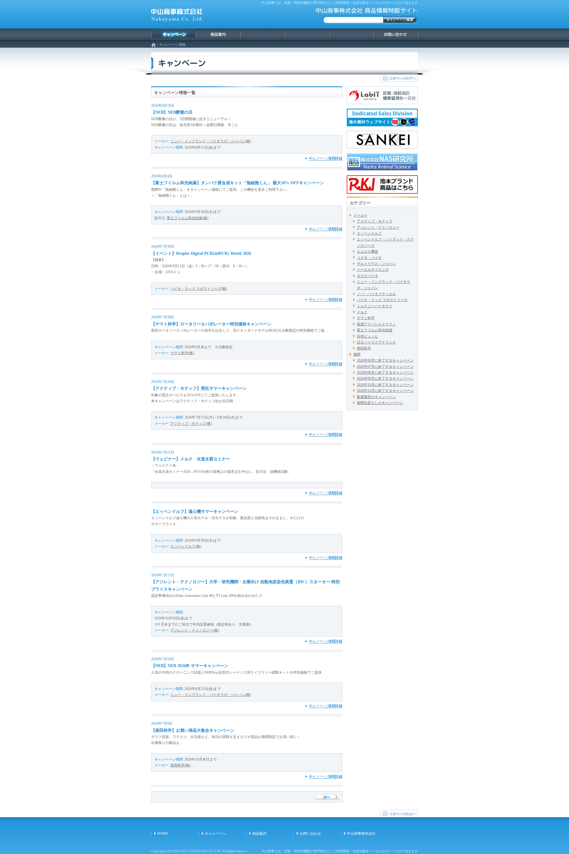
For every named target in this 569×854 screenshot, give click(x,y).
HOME (162, 833)
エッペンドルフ (369, 233)
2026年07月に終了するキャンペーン (385, 367)
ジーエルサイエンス (373, 270)
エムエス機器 (367, 251)
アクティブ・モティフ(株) (191, 424)
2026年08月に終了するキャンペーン (385, 372)
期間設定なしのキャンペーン (380, 403)
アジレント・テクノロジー (378, 227)
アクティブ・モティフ (374, 221)
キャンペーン (215, 833)
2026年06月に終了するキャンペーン (385, 360)
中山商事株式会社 (361, 833)
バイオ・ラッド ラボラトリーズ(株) (198, 289)
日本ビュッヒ (367, 336)
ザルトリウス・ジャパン (376, 264)
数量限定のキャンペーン (376, 397)
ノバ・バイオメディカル (376, 294)
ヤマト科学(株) (182, 353)
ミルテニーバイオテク (374, 306)
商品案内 (259, 833)
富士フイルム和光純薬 (374, 330)
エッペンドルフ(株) (185, 546)
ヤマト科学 (366, 318)
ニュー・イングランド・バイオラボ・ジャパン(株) (210, 141)
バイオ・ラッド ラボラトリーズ (382, 300)
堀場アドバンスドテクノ (376, 324)
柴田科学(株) (180, 765)
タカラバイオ (367, 276)
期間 (356, 354)
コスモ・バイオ (369, 258)
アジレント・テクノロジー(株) (194, 630)
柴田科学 (364, 348)
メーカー (360, 215)
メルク (362, 312)
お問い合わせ (310, 833)
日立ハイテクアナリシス (376, 342)
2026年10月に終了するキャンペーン (385, 385)
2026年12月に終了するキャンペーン (385, 391)
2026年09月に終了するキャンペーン (385, 378)
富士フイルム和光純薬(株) (187, 218)
